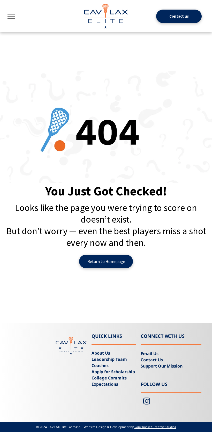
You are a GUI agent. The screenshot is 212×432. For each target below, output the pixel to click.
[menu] (11, 16)
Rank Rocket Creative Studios (155, 427)
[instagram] (147, 401)
